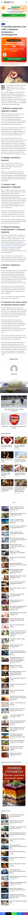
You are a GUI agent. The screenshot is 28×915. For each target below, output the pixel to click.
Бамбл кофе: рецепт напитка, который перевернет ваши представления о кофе (17, 571)
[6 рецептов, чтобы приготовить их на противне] (7, 468)
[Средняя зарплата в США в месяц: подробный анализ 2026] (5, 515)
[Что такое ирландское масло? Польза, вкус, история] (5, 716)
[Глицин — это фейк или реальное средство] (5, 704)
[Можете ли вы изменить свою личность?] (5, 692)
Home (3, 21)
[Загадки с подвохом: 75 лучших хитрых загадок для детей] (5, 710)
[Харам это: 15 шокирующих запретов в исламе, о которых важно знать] (5, 521)
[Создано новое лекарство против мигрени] (5, 686)
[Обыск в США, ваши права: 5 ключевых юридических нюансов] (5, 890)
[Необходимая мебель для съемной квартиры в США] (5, 614)
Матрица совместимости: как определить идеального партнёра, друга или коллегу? (18, 896)
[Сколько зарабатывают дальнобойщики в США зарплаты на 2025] (5, 846)
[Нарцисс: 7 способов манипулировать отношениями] (5, 553)
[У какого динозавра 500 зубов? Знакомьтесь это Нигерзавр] (5, 742)
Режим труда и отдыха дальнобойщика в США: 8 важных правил (17, 871)
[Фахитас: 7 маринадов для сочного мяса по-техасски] (21, 440)
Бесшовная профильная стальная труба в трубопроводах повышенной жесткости (18, 673)
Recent (14, 502)
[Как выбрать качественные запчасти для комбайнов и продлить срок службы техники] (5, 735)
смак (7, 21)
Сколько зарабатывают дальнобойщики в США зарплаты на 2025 (18, 846)
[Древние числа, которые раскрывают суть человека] (5, 667)
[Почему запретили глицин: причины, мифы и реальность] (5, 533)
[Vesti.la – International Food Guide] (8, 2)
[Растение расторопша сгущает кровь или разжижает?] (5, 595)
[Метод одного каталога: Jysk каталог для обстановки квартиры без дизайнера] (5, 540)
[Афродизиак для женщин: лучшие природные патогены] (5, 577)
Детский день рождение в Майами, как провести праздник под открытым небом (18, 608)
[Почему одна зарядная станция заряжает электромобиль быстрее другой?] (5, 652)
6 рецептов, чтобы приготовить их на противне (5, 474)
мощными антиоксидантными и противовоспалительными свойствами (14, 245)
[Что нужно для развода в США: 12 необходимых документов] (5, 583)
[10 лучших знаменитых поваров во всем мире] (21, 468)
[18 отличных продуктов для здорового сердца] (7, 440)
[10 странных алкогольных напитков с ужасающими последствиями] (7, 482)
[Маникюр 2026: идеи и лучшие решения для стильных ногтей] (5, 620)
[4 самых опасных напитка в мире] (7, 454)
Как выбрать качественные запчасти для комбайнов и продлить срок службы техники (17, 735)
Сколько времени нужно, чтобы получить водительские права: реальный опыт (17, 729)
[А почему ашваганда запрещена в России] (5, 679)
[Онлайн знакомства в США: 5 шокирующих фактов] (5, 602)
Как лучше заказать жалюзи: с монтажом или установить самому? (17, 748)
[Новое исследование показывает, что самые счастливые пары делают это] (5, 722)
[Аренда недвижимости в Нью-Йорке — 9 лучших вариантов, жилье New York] (5, 508)
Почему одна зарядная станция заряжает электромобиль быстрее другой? (18, 652)
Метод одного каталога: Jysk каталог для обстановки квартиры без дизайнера (18, 540)
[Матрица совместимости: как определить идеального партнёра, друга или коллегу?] (5, 896)
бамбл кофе (4, 101)
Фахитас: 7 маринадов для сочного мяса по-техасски (20, 446)
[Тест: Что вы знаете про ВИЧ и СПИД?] (5, 626)
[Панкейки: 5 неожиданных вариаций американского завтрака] (5, 565)
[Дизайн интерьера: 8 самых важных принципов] (5, 646)
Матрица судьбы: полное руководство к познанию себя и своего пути (17, 546)
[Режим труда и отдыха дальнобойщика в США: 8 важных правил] (5, 871)
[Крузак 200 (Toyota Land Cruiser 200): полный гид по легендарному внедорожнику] (5, 698)
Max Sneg (14, 374)
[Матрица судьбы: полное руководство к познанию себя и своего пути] (5, 546)
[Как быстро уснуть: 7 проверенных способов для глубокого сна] (5, 527)
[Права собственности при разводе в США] (5, 902)
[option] (14, 385)
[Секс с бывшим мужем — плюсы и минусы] (5, 589)
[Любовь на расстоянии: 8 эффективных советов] (5, 755)
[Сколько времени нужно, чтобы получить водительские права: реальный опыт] (5, 729)
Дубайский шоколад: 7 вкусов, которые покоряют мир (12, 389)
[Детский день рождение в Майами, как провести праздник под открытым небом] (5, 608)
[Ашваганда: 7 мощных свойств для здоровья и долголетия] (5, 828)
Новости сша (14, 359)
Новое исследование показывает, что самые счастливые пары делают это (18, 722)
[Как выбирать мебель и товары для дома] (5, 640)
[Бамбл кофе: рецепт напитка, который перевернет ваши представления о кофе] (5, 571)
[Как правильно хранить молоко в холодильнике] (21, 454)
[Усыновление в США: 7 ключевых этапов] (5, 559)
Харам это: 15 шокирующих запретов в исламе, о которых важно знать (17, 521)
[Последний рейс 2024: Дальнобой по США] (5, 859)
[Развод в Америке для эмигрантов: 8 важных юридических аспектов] (5, 834)
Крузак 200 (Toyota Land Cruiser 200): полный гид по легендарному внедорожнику (18, 698)
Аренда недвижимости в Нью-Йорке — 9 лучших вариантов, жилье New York (17, 508)
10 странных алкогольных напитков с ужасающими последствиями (7, 489)
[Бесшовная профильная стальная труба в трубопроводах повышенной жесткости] (5, 673)
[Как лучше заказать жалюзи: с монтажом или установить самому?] (5, 748)
